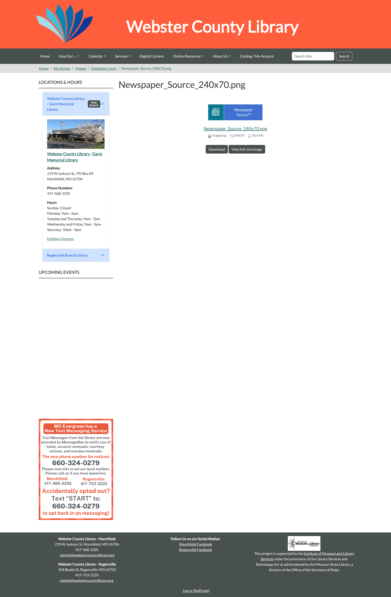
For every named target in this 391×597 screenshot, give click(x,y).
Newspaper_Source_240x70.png (235, 128)
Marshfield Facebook (195, 544)
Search (344, 56)
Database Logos (103, 68)
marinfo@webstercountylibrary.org (87, 555)
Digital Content (152, 56)
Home (45, 56)
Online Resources (187, 56)
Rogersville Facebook (195, 549)
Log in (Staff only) (196, 590)
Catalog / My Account (257, 56)
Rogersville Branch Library (67, 255)
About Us (220, 56)
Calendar (95, 56)
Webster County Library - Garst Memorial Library (72, 103)
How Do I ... (67, 56)
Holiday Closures (60, 238)
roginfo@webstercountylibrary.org (86, 580)
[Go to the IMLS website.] (304, 543)
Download (217, 149)
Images (80, 68)
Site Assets (61, 68)
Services (121, 56)
